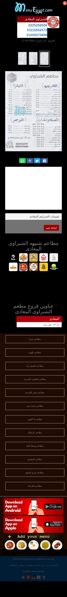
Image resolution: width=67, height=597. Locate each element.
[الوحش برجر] (33, 258)
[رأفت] (54, 258)
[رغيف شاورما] (43, 267)
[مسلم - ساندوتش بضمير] (23, 258)
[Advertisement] (32, 188)
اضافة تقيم (51, 227)
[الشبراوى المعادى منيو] (44, 58)
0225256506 (37, 25)
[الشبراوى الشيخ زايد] (13, 267)
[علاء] (33, 267)
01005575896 (36, 35)
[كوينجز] (23, 267)
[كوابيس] (54, 267)
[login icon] (65, 3)
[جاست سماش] (43, 258)
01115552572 (37, 30)
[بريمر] (13, 258)
